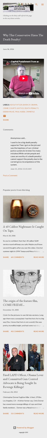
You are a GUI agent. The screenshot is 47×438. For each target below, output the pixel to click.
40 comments (17, 331)
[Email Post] (4, 117)
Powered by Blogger (25, 427)
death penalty (31, 108)
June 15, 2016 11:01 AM (21, 169)
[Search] (36, 4)
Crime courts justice (13, 108)
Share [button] (6, 120)
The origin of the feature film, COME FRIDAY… (20, 303)
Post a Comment (10, 175)
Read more (39, 257)
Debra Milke (8, 112)
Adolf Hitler (16, 105)
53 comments (17, 413)
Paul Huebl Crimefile (25, 112)
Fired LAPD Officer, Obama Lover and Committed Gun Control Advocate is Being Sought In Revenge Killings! (23, 381)
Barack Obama (30, 105)
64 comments (17, 257)
